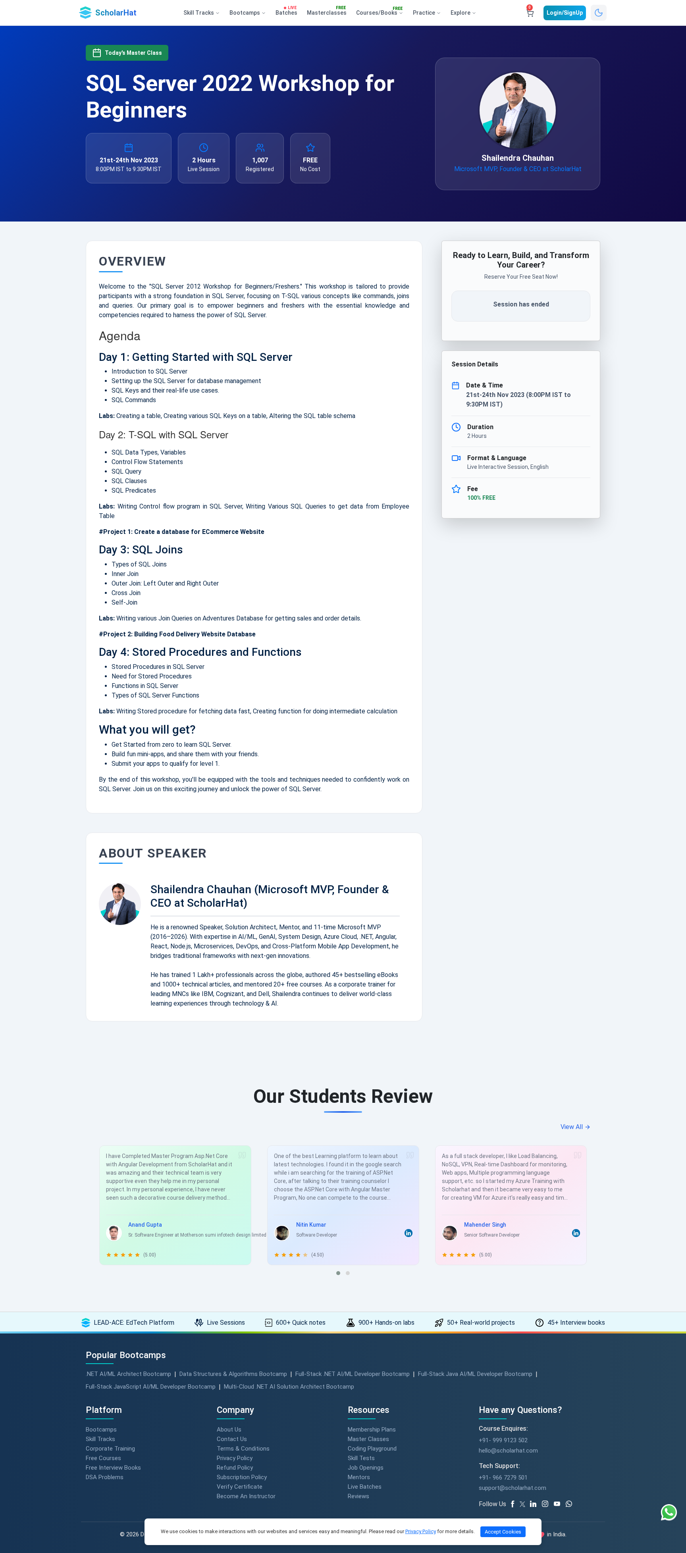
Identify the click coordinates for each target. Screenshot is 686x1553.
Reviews (358, 1496)
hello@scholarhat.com (508, 1450)
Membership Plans (372, 1429)
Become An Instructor (246, 1496)
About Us (229, 1429)
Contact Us (232, 1439)
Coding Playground (372, 1448)
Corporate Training (110, 1448)
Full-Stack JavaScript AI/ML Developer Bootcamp (151, 1386)
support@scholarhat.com (512, 1487)
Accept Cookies (503, 1532)
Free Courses (103, 1458)
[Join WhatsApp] (572, 1504)
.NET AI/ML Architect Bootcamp (128, 1374)
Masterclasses (327, 11)
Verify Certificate (239, 1486)
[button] (338, 1273)
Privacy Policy (234, 1458)
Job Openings (365, 1467)
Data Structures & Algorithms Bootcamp (233, 1374)
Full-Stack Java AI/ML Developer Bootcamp (475, 1374)
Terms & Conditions (243, 1448)
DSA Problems (104, 1477)
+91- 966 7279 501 (503, 1477)
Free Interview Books (113, 1467)
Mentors (359, 1477)
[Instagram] (548, 1504)
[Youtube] (560, 1504)
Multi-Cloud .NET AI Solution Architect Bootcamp (289, 1386)
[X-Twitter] (523, 1504)
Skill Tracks (100, 1439)
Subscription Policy (242, 1477)
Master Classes (368, 1439)
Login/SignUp (565, 13)
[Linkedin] (536, 1504)
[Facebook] (514, 1504)
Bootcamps (101, 1429)
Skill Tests (361, 1458)
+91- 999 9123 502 (503, 1440)
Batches (286, 11)
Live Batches (365, 1486)
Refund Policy (235, 1467)
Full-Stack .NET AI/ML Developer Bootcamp (352, 1374)
